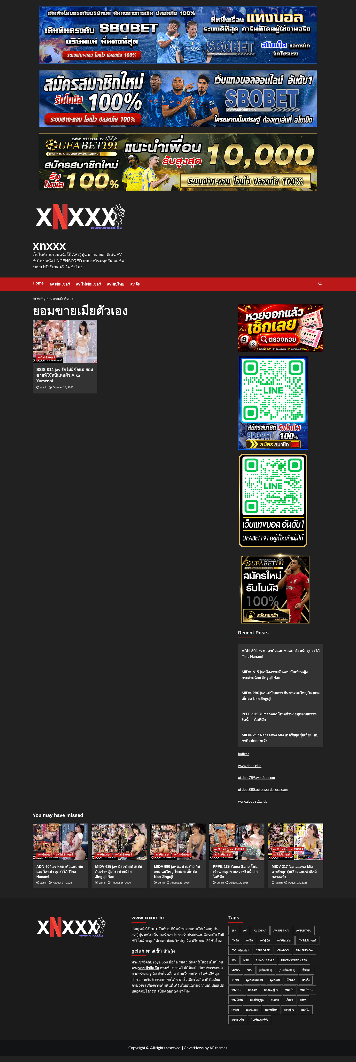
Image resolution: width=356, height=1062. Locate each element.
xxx (249, 970)
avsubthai (303, 930)
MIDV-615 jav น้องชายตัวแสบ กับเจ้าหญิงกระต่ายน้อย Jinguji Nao (275, 675)
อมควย (275, 999)
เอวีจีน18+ (252, 1009)
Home (38, 283)
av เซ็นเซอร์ (60, 284)
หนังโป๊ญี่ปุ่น (257, 999)
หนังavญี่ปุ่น (271, 990)
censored (263, 950)
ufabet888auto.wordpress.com (263, 789)
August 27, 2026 (62, 882)
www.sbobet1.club (252, 801)
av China (260, 930)
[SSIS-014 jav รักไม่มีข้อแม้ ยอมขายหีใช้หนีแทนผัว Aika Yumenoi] (65, 341)
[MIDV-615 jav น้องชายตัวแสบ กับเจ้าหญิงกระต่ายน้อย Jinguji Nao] (119, 841)
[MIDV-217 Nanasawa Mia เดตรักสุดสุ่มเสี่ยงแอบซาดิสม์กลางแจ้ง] (295, 841)
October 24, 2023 (63, 387)
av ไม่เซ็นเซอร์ (88, 284)
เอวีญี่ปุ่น (289, 1009)
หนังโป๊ (289, 990)
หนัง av (252, 990)
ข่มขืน (235, 980)
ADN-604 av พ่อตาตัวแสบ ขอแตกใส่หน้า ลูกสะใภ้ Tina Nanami (281, 653)
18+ (234, 930)
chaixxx (283, 950)
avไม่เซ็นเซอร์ (240, 950)
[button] (320, 283)
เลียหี (303, 999)
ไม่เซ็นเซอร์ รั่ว (259, 1019)
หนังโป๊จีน (237, 999)
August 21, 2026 (180, 882)
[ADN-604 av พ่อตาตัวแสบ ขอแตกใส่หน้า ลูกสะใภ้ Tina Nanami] (60, 841)
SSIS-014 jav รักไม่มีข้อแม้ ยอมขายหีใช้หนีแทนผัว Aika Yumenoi (64, 375)
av (245, 930)
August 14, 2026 (297, 882)
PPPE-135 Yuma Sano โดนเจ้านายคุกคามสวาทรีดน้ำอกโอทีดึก (279, 717)
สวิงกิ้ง (306, 980)
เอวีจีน (235, 1009)
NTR (246, 960)
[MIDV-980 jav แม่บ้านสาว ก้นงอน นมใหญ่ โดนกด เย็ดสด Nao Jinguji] (178, 841)
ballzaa (243, 754)
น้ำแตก (291, 980)
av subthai (281, 930)
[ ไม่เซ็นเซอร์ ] (287, 970)
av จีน (135, 284)
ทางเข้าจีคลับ (148, 968)
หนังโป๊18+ (306, 990)
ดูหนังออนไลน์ (254, 980)
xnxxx (49, 245)
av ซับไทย (115, 284)
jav (234, 960)
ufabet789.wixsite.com (256, 777)
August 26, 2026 (121, 882)
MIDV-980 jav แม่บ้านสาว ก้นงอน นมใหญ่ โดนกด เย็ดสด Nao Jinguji (281, 696)
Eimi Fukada (304, 950)
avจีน (249, 940)
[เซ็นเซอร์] (265, 970)
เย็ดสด (289, 999)
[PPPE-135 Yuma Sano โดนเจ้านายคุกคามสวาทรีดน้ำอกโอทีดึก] (236, 841)
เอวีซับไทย (271, 1009)
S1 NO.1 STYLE (265, 960)
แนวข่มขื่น (238, 1019)
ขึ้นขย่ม (306, 970)
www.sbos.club (250, 765)
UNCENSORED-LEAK (294, 960)
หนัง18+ (236, 990)
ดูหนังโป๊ (275, 980)
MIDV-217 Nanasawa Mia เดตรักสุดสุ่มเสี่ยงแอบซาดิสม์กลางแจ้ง (280, 738)
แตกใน (305, 1009)
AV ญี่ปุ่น (265, 940)
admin (43, 387)
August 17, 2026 (238, 882)
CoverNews (194, 1047)
